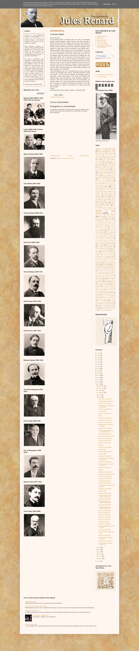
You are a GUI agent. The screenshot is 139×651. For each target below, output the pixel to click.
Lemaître (112, 227)
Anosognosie (98, 156)
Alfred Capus (111, 148)
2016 (98, 375)
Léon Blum (104, 229)
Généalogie (98, 191)
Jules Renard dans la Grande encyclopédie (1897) (105, 431)
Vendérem (100, 305)
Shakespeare (111, 294)
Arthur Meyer (111, 156)
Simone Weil (98, 295)
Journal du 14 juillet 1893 (104, 476)
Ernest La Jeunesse (100, 181)
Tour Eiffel (98, 303)
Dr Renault (104, 173)
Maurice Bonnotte (105, 251)
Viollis (97, 310)
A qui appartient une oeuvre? (105, 401)
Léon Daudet (100, 231)
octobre (101, 390)
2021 (98, 364)
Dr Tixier (111, 173)
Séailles (104, 294)
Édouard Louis (100, 180)
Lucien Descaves (108, 238)
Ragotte (113, 281)
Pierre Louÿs (110, 275)
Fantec (102, 185)
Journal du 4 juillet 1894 (104, 524)
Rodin (112, 288)
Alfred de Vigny (102, 150)
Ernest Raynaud (110, 181)
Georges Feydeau (100, 194)
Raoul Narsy (101, 283)
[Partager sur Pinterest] (62, 95)
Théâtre (105, 300)
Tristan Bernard (111, 303)
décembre (101, 386)
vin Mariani (111, 308)
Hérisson (113, 201)
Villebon (105, 308)
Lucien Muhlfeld (109, 240)
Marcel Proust (99, 245)
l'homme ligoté (57, 97)
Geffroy (104, 189)
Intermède (107, 204)
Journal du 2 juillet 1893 (104, 535)
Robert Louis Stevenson (102, 288)
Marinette (109, 246)
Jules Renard (111, 215)
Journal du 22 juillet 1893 (104, 438)
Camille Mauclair (101, 166)
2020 (98, 366)
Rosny (103, 291)
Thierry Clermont (99, 302)
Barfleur (109, 159)
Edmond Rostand (110, 177)
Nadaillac (107, 262)
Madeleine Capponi (111, 241)
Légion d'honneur (104, 227)
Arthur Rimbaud (99, 158)
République (104, 286)
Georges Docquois (108, 193)
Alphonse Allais (101, 151)
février (100, 556)
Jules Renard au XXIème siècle (105, 74)
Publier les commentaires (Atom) (65, 158)
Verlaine (107, 305)
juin (100, 547)
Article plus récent (55, 155)
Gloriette (111, 194)
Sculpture (98, 294)
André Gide (98, 154)
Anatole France (100, 153)
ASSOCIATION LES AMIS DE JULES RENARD (104, 46)
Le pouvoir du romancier (104, 481)
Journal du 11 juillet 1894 (104, 489)
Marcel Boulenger (109, 243)
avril (100, 552)
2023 (98, 359)
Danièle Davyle (101, 172)
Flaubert (97, 186)
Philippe (102, 273)
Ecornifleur (113, 175)
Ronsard (97, 291)
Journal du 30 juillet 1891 (104, 403)
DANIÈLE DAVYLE (102, 36)
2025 (98, 355)
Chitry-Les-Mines (105, 169)
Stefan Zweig (106, 295)
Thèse (112, 300)
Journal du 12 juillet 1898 (104, 483)
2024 (98, 357)
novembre (101, 388)
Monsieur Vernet (99, 261)
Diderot (113, 172)
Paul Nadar (108, 270)
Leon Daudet (112, 229)
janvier (100, 558)
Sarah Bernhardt (104, 292)
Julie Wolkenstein (110, 216)
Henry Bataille (100, 201)
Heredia (107, 201)
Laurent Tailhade (105, 223)
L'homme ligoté (102, 411)
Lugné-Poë (98, 241)
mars (100, 554)
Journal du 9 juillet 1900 (104, 499)
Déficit (108, 172)
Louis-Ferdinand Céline (108, 237)
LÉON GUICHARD (101, 42)
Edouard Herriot (111, 178)
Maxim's (97, 256)
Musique (99, 262)
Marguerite (101, 246)
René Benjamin (106, 284)
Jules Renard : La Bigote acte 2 (41, 615)
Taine (99, 300)
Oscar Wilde (106, 264)
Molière (101, 259)
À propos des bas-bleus (104, 517)
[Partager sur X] (58, 95)
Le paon (110, 224)
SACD (108, 291)
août (100, 395)
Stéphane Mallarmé (100, 299)
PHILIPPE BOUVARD (30, 601)
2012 (98, 384)
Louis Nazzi (108, 235)
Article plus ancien (84, 155)
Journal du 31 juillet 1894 (104, 399)
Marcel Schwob (111, 245)
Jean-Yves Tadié (106, 207)
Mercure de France (102, 257)
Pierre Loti (103, 275)
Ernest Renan (99, 183)
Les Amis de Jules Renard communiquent (35, 606)
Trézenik (104, 303)
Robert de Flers (112, 286)
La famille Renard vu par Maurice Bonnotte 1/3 (104, 507)
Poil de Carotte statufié (104, 512)
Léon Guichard (99, 232)
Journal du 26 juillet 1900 (104, 420)
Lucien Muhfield (99, 240)
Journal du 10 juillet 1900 (104, 493)
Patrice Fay (112, 265)
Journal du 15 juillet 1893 (104, 472)
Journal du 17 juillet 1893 (104, 462)
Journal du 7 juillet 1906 (104, 510)
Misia (97, 259)
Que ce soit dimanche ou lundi (106, 436)
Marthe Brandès (106, 248)
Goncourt (98, 196)
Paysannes (103, 272)
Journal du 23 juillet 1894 (104, 434)
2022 (98, 362)
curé (114, 170)
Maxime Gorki (103, 256)
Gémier (111, 189)
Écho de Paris (105, 175)
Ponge (107, 280)
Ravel (107, 283)
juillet (100, 397)
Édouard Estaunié (102, 178)
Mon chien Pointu (109, 259)
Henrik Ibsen (112, 199)
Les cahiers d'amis (101, 76)
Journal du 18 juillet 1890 (104, 456)
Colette (113, 169)
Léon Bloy (98, 229)
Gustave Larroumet (106, 197)
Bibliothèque (105, 162)
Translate (108, 58)
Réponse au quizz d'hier (104, 440)
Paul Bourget (100, 267)
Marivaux (98, 248)
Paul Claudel (108, 267)
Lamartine (98, 223)
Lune (103, 241)
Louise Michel (99, 238)
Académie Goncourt (100, 148)
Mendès (110, 256)
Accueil (70, 155)
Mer (114, 256)
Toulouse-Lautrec (109, 302)
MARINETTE (100, 38)
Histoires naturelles (102, 202)
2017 (98, 373)
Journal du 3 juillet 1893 (104, 529)
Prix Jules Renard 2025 (31, 624)
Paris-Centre (105, 265)
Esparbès (107, 183)
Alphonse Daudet (111, 151)
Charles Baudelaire (111, 166)
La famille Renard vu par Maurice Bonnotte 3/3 (104, 496)
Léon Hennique (109, 232)
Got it (114, 4)
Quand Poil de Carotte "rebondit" (106, 474)
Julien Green (98, 218)
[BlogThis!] (56, 95)
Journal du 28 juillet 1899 (104, 413)
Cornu (98, 170)
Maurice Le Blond (105, 253)
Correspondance (106, 170)
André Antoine (110, 153)
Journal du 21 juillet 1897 (104, 443)
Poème (109, 278)
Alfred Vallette (111, 150)
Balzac (103, 159)
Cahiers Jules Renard (110, 164)
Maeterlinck (99, 243)
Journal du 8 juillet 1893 (104, 504)
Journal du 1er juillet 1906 (105, 541)
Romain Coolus (99, 289)
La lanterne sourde (108, 221)
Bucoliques (99, 164)
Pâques (100, 416)
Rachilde (106, 281)
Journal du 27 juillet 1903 (104, 418)
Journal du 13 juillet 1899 (104, 478)
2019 (98, 368)
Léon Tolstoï (98, 234)
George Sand (106, 191)
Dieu (98, 173)
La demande (111, 219)
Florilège (104, 186)
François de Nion (105, 188)
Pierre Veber (99, 276)
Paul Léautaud (112, 268)
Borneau (113, 162)
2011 (98, 561)
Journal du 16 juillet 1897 (104, 467)
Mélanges (100, 470)
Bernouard (98, 162)
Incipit (99, 204)
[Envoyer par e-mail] (55, 95)
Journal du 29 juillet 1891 (104, 409)
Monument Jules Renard (109, 261)
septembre (101, 392)
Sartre (62, 97)
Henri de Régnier (104, 199)
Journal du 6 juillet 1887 (104, 515)
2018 (98, 371)
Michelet (111, 257)
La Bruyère (102, 219)
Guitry (105, 196)
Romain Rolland (109, 289)
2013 (98, 382)
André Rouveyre (109, 154)
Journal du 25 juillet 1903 (104, 422)
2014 (98, 379)
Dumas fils (98, 175)
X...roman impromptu (104, 310)
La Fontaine (98, 221)
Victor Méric (104, 307)
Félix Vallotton (110, 185)
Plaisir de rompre (100, 278)
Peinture (109, 272)
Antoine (104, 156)
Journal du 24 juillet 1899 (104, 428)
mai (100, 549)
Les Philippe (105, 234)
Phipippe (109, 273)
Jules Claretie (99, 214)
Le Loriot (105, 224)
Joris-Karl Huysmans (107, 208)
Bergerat (111, 161)
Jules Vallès (101, 216)
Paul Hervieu (102, 268)
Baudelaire (103, 161)
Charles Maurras (100, 167)
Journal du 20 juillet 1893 (104, 447)
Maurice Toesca (108, 254)
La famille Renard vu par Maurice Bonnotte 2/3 (104, 502)
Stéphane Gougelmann (108, 297)
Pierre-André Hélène (109, 276)
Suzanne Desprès (111, 299)
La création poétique (103, 521)
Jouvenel (111, 213)
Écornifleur (99, 177)
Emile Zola (110, 180)
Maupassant (106, 249)
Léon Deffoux (110, 230)
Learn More (106, 4)
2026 (98, 353)
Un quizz (100, 445)
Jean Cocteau (106, 205)
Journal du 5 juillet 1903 (104, 519)
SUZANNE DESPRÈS (102, 44)
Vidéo (110, 307)
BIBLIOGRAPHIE (101, 40)
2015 (98, 377)
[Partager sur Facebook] (60, 95)
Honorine (113, 202)
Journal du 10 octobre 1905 (32, 610)
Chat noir (108, 167)
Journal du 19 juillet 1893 (104, 451)
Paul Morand (101, 270)
